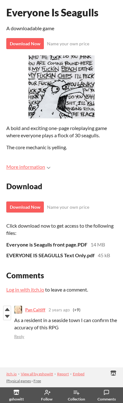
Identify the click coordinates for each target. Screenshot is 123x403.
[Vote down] (7, 316)
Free (37, 380)
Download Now (25, 43)
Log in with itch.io (25, 289)
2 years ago (59, 309)
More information (25, 167)
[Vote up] (7, 309)
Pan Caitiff (35, 309)
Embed (79, 374)
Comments (106, 399)
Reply (19, 336)
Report (63, 374)
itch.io (11, 374)
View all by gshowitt (37, 374)
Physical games (18, 380)
